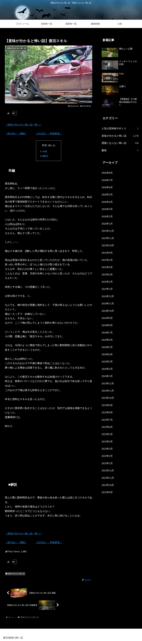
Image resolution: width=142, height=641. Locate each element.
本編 (44, 151)
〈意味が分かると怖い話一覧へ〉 (23, 124)
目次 (44, 145)
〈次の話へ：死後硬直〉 (48, 133)
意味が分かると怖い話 (16, 574)
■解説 (45, 156)
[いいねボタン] (8, 113)
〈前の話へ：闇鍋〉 (16, 133)
